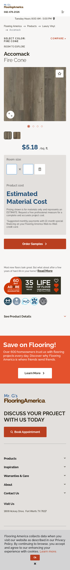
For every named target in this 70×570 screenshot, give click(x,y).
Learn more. (48, 551)
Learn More (32, 373)
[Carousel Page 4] (42, 126)
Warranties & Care (16, 476)
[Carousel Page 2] (33, 126)
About (8, 484)
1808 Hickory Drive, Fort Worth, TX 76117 (25, 511)
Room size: (14, 159)
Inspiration (11, 467)
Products (32, 26)
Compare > (58, 38)
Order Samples (32, 244)
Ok (35, 557)
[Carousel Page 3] (37, 126)
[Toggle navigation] (63, 12)
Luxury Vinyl (48, 26)
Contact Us (11, 493)
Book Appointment (27, 432)
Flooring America (13, 26)
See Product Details (17, 316)
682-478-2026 (12, 12)
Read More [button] (44, 270)
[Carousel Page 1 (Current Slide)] (28, 126)
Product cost (15, 185)
